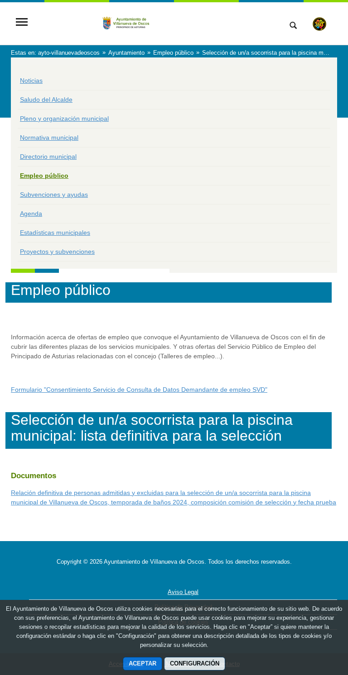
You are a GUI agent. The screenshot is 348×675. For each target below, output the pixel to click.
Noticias (31, 80)
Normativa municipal (49, 137)
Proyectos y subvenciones (57, 251)
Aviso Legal (183, 592)
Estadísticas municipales (55, 232)
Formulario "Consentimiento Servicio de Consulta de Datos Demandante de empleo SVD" (139, 389)
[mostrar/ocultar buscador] (293, 26)
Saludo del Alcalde (46, 99)
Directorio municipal (48, 156)
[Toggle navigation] (22, 23)
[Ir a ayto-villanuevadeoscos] (153, 22)
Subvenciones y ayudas (54, 194)
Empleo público (44, 175)
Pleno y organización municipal (64, 118)
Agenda (31, 213)
